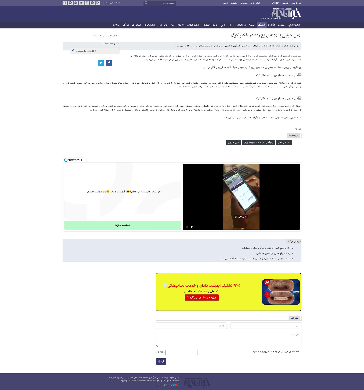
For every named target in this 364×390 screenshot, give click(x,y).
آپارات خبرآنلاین (76, 3)
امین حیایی (233, 142)
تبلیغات (234, 3)
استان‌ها (116, 25)
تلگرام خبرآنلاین (92, 3)
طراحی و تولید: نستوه (164, 384)
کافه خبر (163, 25)
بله (70, 3)
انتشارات (136, 25)
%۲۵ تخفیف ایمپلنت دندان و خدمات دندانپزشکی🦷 (202, 286)
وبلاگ (126, 25)
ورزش (231, 25)
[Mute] (192, 226)
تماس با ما (255, 3)
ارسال (161, 361)
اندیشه (181, 25)
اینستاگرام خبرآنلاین (87, 3)
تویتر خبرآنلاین (81, 3)
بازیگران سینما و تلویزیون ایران (258, 142)
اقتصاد (271, 25)
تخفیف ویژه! (122, 225)
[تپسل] (66, 160)
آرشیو (225, 3)
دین (173, 25)
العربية (285, 3)
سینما (95, 36)
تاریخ (223, 25)
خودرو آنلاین (193, 25)
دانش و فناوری (210, 25)
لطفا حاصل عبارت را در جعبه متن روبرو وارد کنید (277, 352)
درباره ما (244, 3)
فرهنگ (261, 25)
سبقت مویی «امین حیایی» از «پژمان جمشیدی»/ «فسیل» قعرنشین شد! (255, 259)
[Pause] (186, 226)
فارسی (294, 3)
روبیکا (65, 3)
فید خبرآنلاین (98, 3)
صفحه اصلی (294, 25)
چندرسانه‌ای (150, 25)
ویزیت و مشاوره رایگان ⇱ (202, 297)
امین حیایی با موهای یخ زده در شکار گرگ (266, 35)
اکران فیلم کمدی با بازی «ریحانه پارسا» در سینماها (266, 248)
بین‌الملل (241, 25)
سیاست (281, 25)
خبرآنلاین (280, 14)
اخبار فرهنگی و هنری (110, 36)
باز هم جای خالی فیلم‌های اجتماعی (273, 253)
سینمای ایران (284, 142)
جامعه (252, 25)
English (275, 3)
